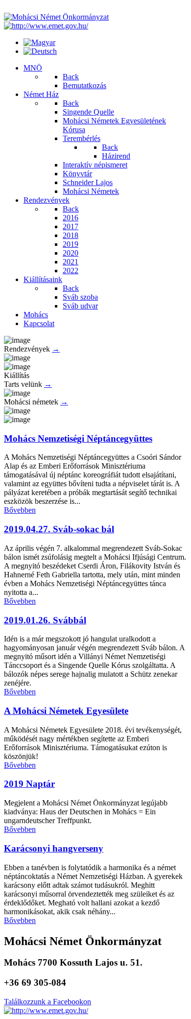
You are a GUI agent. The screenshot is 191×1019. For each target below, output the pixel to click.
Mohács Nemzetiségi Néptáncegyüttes (78, 438)
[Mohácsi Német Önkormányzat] (56, 17)
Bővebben (20, 510)
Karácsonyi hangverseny (53, 848)
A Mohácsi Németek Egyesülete (66, 711)
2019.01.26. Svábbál (45, 620)
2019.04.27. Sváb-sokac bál (59, 529)
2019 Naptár (29, 784)
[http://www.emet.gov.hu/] (46, 26)
